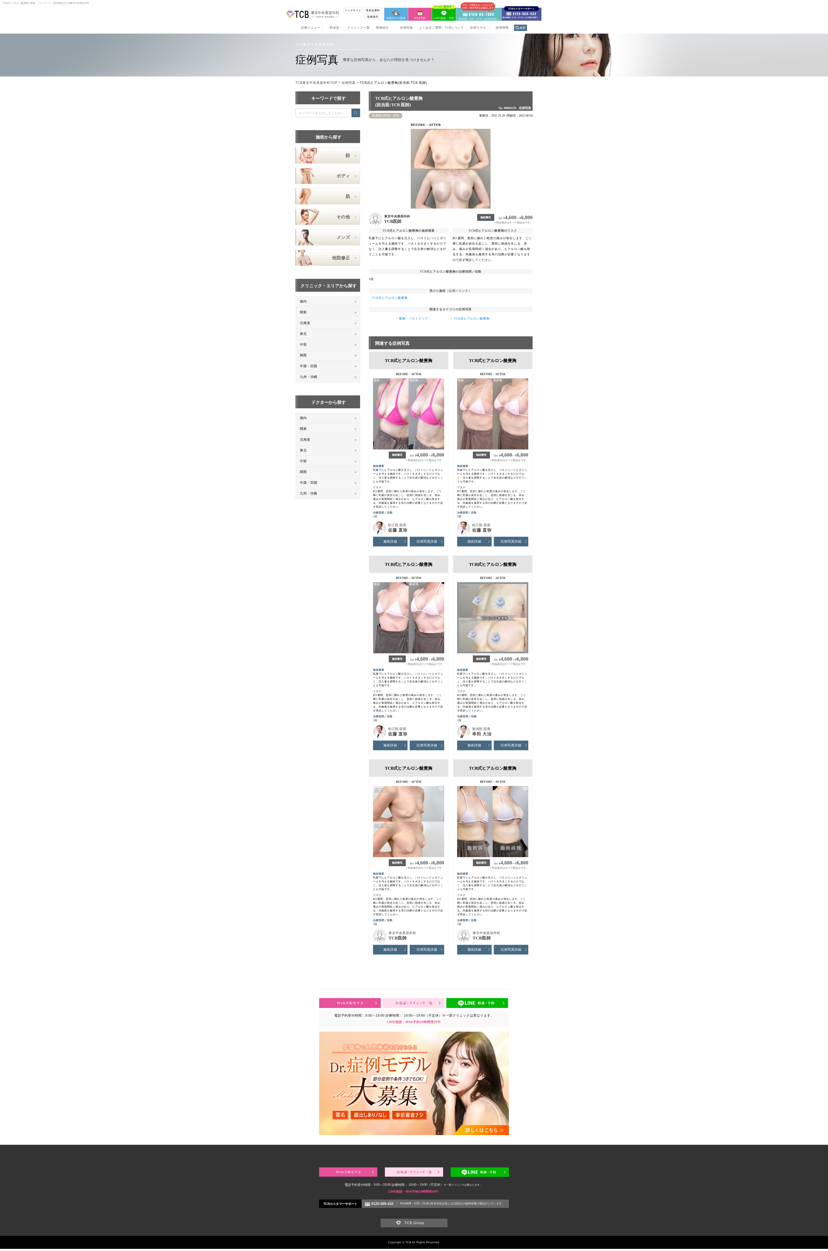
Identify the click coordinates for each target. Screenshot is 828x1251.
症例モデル (478, 27)
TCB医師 (392, 221)
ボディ (343, 175)
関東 (303, 312)
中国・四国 (308, 366)
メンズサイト (353, 10)
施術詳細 (390, 541)
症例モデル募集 (396, 18)
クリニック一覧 (358, 27)
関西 (303, 355)
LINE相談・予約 (444, 14)
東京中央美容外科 (397, 216)
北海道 (305, 323)
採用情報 (502, 27)
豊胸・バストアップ (413, 318)
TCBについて (454, 27)
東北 (303, 333)
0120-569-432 (382, 1204)
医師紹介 (382, 27)
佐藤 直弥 (398, 530)
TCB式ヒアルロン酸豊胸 (390, 297)
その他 (343, 216)
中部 (303, 344)
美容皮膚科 (373, 10)
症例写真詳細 (427, 541)
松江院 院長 (397, 525)
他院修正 (341, 257)
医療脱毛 (372, 16)
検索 (522, 27)
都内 (303, 301)
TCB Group (414, 1223)
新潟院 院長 (481, 729)
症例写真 (406, 27)
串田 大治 (482, 734)
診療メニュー (310, 27)
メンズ (343, 237)
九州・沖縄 (308, 377)
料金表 (334, 27)
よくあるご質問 (430, 27)
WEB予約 (420, 18)
